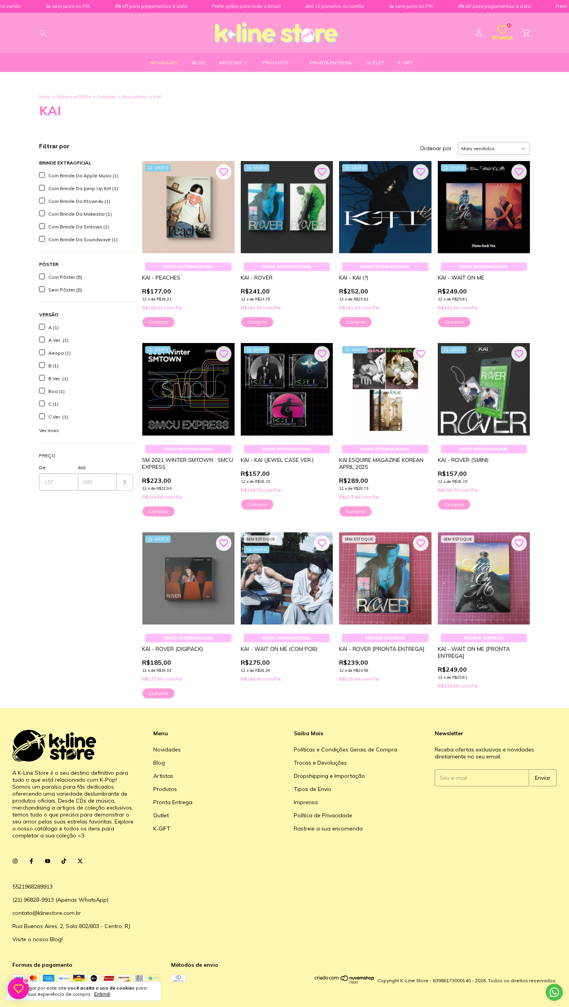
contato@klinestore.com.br (46, 912)
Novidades (164, 62)
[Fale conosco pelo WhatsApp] (554, 992)
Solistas (106, 96)
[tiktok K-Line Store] (64, 861)
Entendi (102, 994)
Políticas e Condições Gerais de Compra (345, 749)
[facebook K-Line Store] (31, 861)
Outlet (375, 62)
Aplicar (125, 482)
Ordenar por (436, 148)
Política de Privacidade (323, 815)
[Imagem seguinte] (223, 202)
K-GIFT (405, 62)
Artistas (230, 62)
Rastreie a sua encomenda (328, 828)
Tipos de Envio (312, 789)
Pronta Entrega (331, 62)
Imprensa (306, 802)
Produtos (275, 62)
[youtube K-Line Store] (47, 861)
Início (45, 96)
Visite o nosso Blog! (37, 939)
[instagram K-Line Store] (15, 861)
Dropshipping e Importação (329, 775)
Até (82, 467)
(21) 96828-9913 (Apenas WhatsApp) (60, 899)
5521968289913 (32, 886)
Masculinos (134, 96)
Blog (198, 62)
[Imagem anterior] (153, 202)
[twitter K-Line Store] (80, 861)
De (42, 467)
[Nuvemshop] (345, 982)
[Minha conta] (479, 33)
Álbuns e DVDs (74, 96)
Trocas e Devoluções (320, 762)
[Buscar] (43, 33)
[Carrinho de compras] (526, 33)
